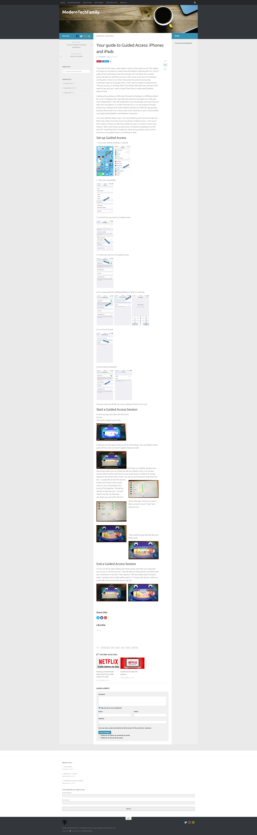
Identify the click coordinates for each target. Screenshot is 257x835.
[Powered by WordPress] (70, 831)
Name (100, 711)
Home (63, 2)
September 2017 (69, 88)
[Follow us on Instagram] (85, 36)
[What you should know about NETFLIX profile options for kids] (108, 663)
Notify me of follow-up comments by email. (115, 735)
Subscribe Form (111, 2)
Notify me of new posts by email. (112, 738)
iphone (118, 647)
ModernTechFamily (80, 12)
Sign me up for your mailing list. (111, 708)
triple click (135, 647)
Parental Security (74, 2)
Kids (122, 647)
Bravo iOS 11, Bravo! (70, 774)
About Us (123, 2)
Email (136, 711)
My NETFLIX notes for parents (73, 781)
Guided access (105, 647)
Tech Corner (87, 2)
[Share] (102, 61)
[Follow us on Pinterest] (88, 36)
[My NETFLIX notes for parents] (132, 663)
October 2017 (68, 83)
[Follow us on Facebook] (77, 36)
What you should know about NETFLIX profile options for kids (105, 674)
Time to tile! (68, 767)
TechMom (102, 57)
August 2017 (68, 92)
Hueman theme (87, 831)
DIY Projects (99, 2)
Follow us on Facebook (183, 43)
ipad (112, 647)
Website (101, 718)
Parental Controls (105, 36)
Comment (101, 694)
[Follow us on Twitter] (81, 36)
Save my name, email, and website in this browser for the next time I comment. (124, 728)
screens (128, 647)
